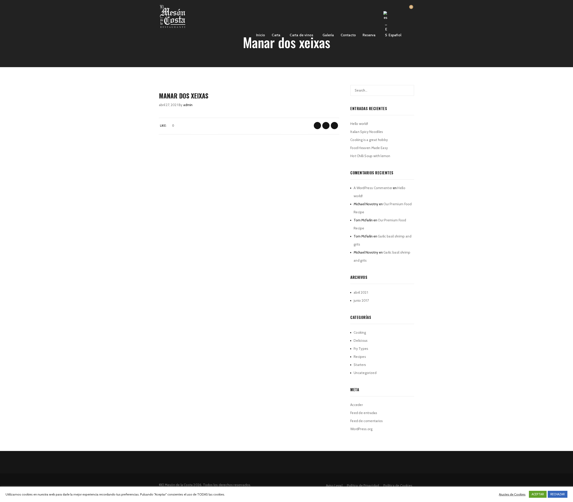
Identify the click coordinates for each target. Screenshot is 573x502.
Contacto (348, 35)
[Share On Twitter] (325, 125)
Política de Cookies (397, 486)
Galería (328, 35)
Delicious (361, 341)
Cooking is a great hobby (369, 140)
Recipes (360, 357)
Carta (276, 35)
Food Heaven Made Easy (369, 148)
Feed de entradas (363, 413)
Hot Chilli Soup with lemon (370, 156)
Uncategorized (365, 373)
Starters (360, 365)
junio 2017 (361, 301)
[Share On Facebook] (317, 125)
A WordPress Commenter (373, 188)
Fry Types (361, 349)
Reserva (369, 35)
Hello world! (359, 124)
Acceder (356, 405)
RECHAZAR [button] (557, 494)
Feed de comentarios (366, 421)
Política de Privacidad (363, 486)
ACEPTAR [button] (538, 494)
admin (188, 105)
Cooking (360, 333)
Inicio (260, 35)
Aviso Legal (334, 486)
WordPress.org (361, 429)
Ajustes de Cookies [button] (512, 494)
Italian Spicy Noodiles (366, 132)
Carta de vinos (301, 35)
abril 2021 (361, 293)
